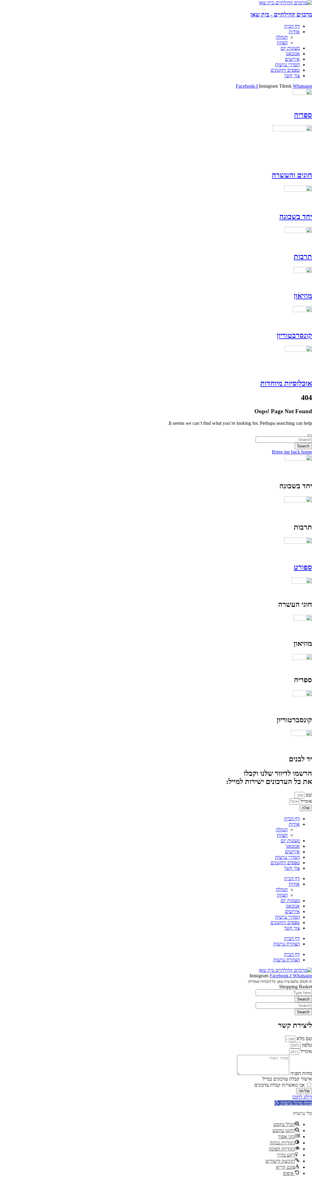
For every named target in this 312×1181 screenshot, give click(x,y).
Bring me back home (292, 451)
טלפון (306, 1045)
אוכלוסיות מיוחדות (286, 383)
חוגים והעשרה (292, 175)
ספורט (303, 567)
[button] (293, 1103)
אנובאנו (293, 846)
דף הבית (292, 818)
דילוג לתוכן (302, 1096)
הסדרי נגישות (287, 857)
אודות (294, 824)
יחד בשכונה (295, 217)
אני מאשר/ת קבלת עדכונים (279, 1085)
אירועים (292, 851)
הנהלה (282, 829)
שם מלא (303, 1038)
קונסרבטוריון (294, 335)
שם (308, 794)
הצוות (282, 835)
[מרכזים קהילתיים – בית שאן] (285, 2)
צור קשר (292, 868)
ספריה (303, 115)
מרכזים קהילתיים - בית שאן (281, 14)
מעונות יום (290, 840)
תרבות (303, 257)
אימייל (305, 801)
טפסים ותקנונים (285, 862)
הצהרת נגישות (286, 943)
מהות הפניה (300, 1073)
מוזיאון (303, 296)
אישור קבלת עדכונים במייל (287, 1078)
